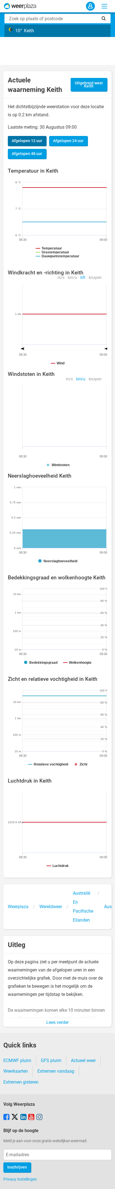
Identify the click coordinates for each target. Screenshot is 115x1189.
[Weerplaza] (20, 6)
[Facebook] (6, 1117)
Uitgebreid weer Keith (89, 85)
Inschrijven (17, 1167)
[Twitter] (14, 1117)
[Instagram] (39, 1117)
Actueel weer (83, 1060)
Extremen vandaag (55, 1071)
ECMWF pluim (17, 1060)
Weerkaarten (15, 1071)
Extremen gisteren (21, 1082)
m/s (61, 277)
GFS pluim (51, 1060)
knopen (95, 277)
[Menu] (104, 6)
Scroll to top (106, 1180)
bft (82, 277)
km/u (72, 277)
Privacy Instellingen (20, 1179)
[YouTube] (31, 1117)
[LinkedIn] (23, 1117)
